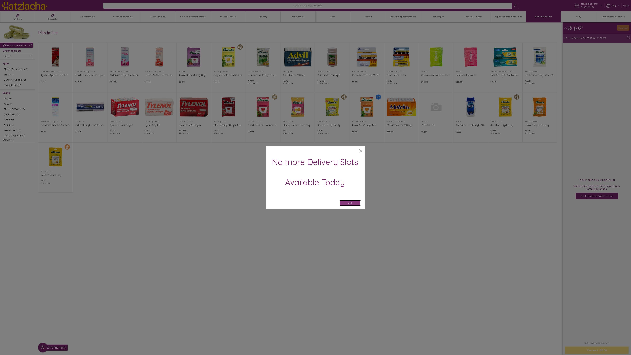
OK (350, 203)
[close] (360, 151)
